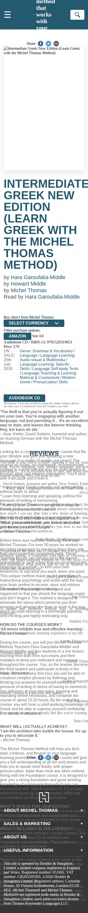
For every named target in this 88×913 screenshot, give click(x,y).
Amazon (17, 336)
